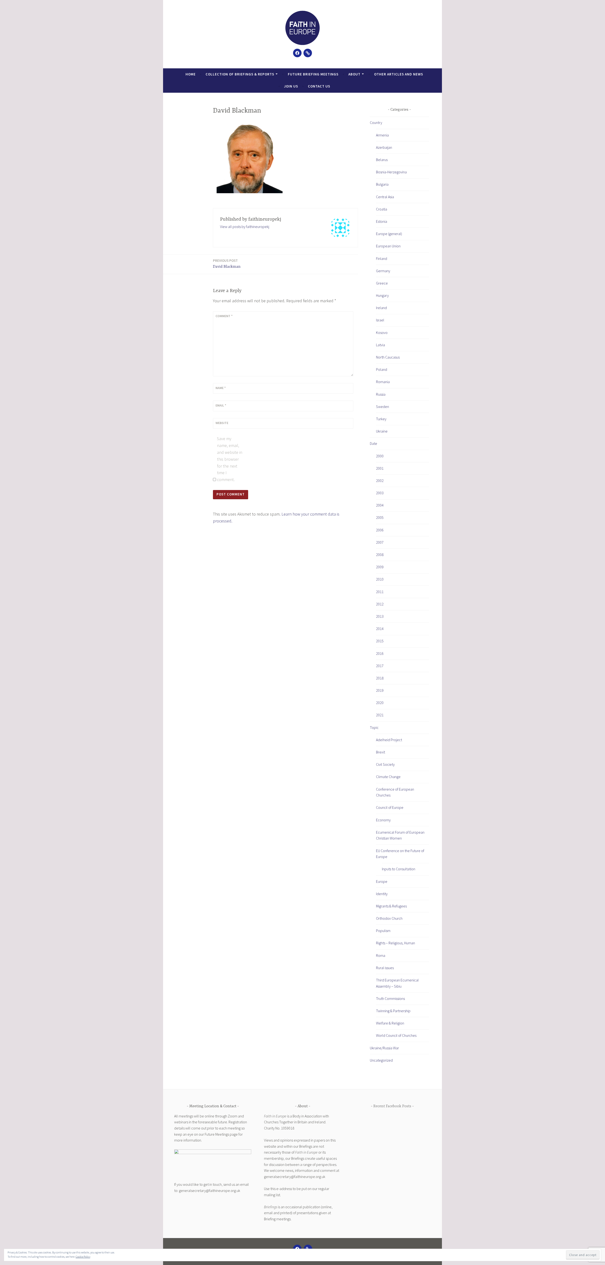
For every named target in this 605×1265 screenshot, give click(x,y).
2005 (380, 517)
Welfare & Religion (390, 1023)
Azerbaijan (384, 147)
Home (191, 74)
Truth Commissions (390, 998)
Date (373, 443)
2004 (380, 505)
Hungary (382, 295)
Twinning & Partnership (393, 1010)
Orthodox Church (389, 918)
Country (376, 122)
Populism (383, 930)
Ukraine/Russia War (384, 1048)
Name (221, 388)
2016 (380, 653)
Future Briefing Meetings (313, 74)
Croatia (381, 209)
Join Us (291, 86)
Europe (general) (389, 233)
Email (221, 405)
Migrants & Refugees (391, 906)
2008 (380, 554)
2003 (380, 492)
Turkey (381, 418)
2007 (380, 542)
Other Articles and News (398, 74)
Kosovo (382, 332)
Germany (383, 270)
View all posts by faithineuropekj (244, 226)
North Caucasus (388, 357)
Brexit (380, 752)
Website (222, 423)
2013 (380, 616)
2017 (380, 665)
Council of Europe (389, 807)
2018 (380, 678)
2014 (380, 628)
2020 (380, 702)
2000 (380, 456)
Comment (224, 316)
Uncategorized (381, 1060)
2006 (380, 530)
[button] (302, 28)
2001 (380, 468)
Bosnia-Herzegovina (391, 172)
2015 (380, 641)
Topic (374, 727)
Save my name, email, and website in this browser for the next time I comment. (229, 459)
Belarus (382, 159)
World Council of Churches (396, 1035)
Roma (380, 955)
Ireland (381, 307)
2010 (380, 579)
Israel (380, 320)
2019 (380, 690)
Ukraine (382, 431)
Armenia (382, 135)
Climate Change (388, 776)
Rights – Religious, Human (395, 943)
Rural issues (385, 967)
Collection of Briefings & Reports (240, 74)
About (354, 74)
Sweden (382, 406)
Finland (381, 258)
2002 (380, 480)
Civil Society (385, 764)
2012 (380, 604)
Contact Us (319, 86)
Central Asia (385, 196)
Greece (382, 283)
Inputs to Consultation (398, 869)
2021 (380, 715)
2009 (380, 567)
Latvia (380, 344)
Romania (383, 381)
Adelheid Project (389, 739)
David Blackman (227, 263)
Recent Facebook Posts (392, 1106)
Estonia (381, 221)
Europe (381, 881)
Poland (381, 369)
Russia (380, 394)
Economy (383, 820)
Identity (382, 893)
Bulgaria (382, 184)
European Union (388, 246)
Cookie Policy (83, 1256)
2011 (380, 591)
